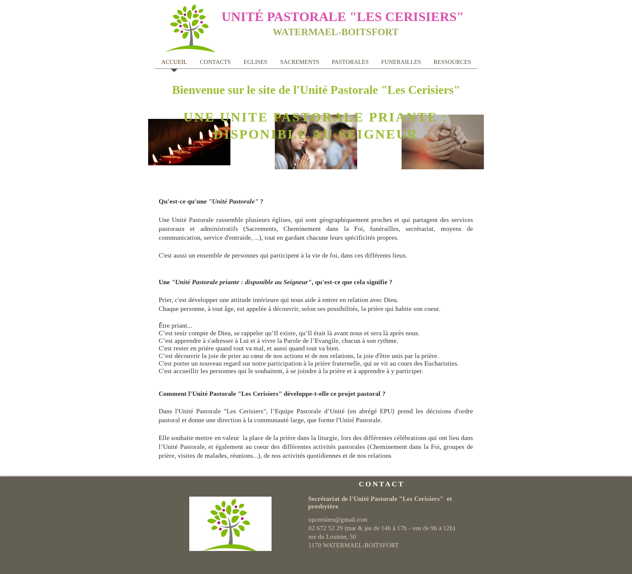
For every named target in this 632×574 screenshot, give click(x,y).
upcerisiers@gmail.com (337, 519)
